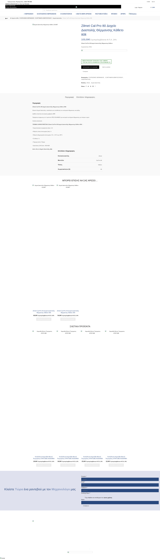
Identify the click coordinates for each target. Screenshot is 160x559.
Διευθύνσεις (84, 527)
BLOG (58, 525)
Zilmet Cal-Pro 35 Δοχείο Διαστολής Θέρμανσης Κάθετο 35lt (68, 311)
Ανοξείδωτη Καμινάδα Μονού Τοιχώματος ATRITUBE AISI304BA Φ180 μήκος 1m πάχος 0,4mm (116, 458)
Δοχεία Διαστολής (57, 18)
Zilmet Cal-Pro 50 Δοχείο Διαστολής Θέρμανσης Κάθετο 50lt (44, 311)
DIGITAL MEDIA (82, 549)
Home (148, 1)
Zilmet (88, 82)
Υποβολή (86, 506)
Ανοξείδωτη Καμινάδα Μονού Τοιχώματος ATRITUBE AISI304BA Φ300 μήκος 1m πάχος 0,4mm (68, 458)
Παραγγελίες (84, 529)
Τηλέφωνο (84, 487)
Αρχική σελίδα (15, 18)
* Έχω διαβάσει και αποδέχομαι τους (98, 497)
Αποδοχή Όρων (85, 493)
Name (82, 499)
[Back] (6, 18)
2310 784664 (110, 528)
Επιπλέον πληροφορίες (85, 97)
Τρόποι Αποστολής (62, 529)
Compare (85, 71)
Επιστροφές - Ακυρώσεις (63, 532)
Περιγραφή (69, 97)
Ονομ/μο (83, 476)
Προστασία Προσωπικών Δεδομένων (66, 537)
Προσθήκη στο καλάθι (90, 67)
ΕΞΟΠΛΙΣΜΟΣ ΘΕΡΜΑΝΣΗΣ (27, 18)
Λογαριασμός (84, 525)
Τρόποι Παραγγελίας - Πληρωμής (65, 527)
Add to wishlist (106, 67)
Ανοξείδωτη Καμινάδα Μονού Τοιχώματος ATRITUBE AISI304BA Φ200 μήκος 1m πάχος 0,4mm (92, 458)
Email (83, 482)
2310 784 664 (28, 1)
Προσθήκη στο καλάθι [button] (44, 319)
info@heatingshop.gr (112, 529)
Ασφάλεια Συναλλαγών (63, 539)
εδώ (51, 149)
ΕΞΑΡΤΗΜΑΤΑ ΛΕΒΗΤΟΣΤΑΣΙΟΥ (43, 18)
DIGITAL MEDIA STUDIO (95, 549)
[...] (40, 528)
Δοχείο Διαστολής (95, 82)
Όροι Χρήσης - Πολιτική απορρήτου (66, 534)
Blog (153, 1)
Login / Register (138, 7)
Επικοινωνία (60, 542)
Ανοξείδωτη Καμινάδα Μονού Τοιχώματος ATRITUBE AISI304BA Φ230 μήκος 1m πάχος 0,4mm (43, 458)
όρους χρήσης (108, 497)
